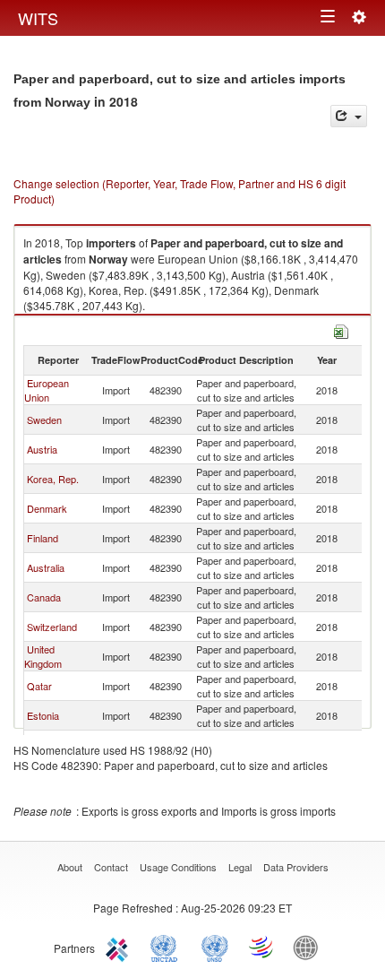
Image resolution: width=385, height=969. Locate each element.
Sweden (44, 419)
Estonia (43, 715)
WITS (38, 18)
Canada (44, 597)
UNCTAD (167, 947)
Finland (42, 538)
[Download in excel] (341, 329)
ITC (120, 947)
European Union (46, 390)
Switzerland (52, 626)
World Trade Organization (262, 947)
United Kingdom (43, 656)
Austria (42, 449)
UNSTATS (215, 947)
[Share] (348, 116)
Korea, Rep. (53, 479)
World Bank (310, 947)
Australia (45, 567)
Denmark (47, 508)
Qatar (39, 686)
